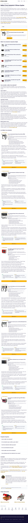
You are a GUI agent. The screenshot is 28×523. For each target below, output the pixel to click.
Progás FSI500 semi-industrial (6, 22)
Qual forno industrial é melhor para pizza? (9, 444)
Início (1, 3)
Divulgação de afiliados (15, 519)
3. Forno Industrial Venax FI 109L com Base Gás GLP (13, 55)
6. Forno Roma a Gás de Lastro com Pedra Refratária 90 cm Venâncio (12, 71)
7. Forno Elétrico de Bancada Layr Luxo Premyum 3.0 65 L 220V (13, 76)
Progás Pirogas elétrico (5, 471)
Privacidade (20, 519)
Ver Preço (24, 45)
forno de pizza (14, 111)
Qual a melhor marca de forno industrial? (9, 450)
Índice (3, 26)
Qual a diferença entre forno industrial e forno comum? (11, 453)
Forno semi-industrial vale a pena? (7, 447)
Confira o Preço (14, 167)
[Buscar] (26, 1)
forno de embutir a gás (13, 127)
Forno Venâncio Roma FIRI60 (21, 17)
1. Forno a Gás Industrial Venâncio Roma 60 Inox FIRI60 (13, 45)
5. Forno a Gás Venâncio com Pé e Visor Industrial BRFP (13, 66)
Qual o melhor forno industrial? (7, 439)
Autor (3, 519)
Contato (23, 519)
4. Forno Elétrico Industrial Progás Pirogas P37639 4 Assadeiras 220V (13, 60)
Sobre (1, 519)
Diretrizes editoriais (7, 519)
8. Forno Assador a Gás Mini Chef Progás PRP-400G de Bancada (12, 80)
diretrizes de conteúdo (8, 488)
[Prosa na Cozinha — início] (4, 1)
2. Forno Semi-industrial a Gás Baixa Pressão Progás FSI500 (12, 50)
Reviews (3, 3)
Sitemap (11, 519)
